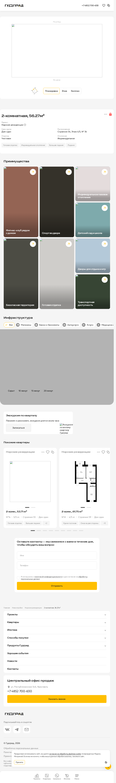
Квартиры (13, 622)
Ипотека (12, 630)
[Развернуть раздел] (62, 614)
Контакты (13, 669)
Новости (12, 661)
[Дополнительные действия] (105, 114)
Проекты (12, 615)
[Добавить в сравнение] (51, 452)
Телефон (24, 565)
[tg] (17, 729)
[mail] (26, 729)
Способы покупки (17, 638)
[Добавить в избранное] (46, 452)
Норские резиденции (33, 608)
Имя (22, 555)
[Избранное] (103, 5)
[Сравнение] (108, 5)
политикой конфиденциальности (48, 577)
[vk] (7, 729)
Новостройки (17, 608)
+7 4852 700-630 (90, 5)
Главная (7, 608)
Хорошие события (17, 653)
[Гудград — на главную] (14, 5)
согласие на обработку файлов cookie (65, 754)
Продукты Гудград (18, 646)
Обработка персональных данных (21, 748)
